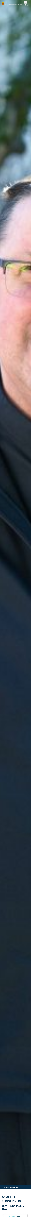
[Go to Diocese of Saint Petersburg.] (2, 1187)
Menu (26, 5)
